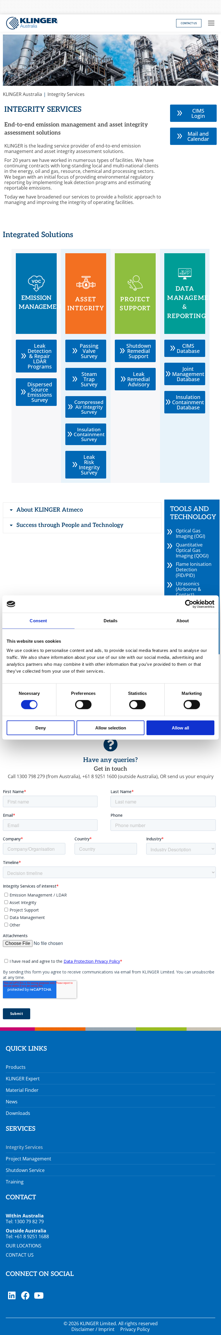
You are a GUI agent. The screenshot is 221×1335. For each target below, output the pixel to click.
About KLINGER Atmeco (49, 510)
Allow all (180, 727)
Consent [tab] (38, 620)
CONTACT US (20, 1255)
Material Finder (22, 1090)
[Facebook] (25, 1295)
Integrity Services (24, 1147)
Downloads (18, 1113)
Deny (40, 727)
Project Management (28, 1159)
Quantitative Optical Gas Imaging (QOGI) (192, 550)
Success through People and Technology (69, 525)
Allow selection (110, 727)
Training (15, 1182)
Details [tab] (111, 620)
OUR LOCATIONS (23, 1246)
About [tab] (182, 620)
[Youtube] (39, 1295)
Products (16, 1067)
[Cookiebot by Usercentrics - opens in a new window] (189, 604)
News (12, 1102)
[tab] (82, 510)
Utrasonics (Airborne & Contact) (188, 589)
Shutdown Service (25, 1170)
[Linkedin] (12, 1295)
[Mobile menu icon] (211, 23)
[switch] (83, 704)
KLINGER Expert (23, 1078)
